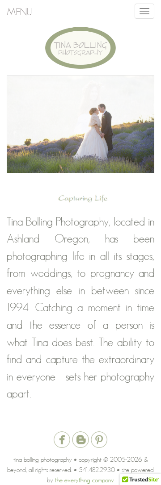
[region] (80, 124)
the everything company (84, 479)
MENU (19, 11)
